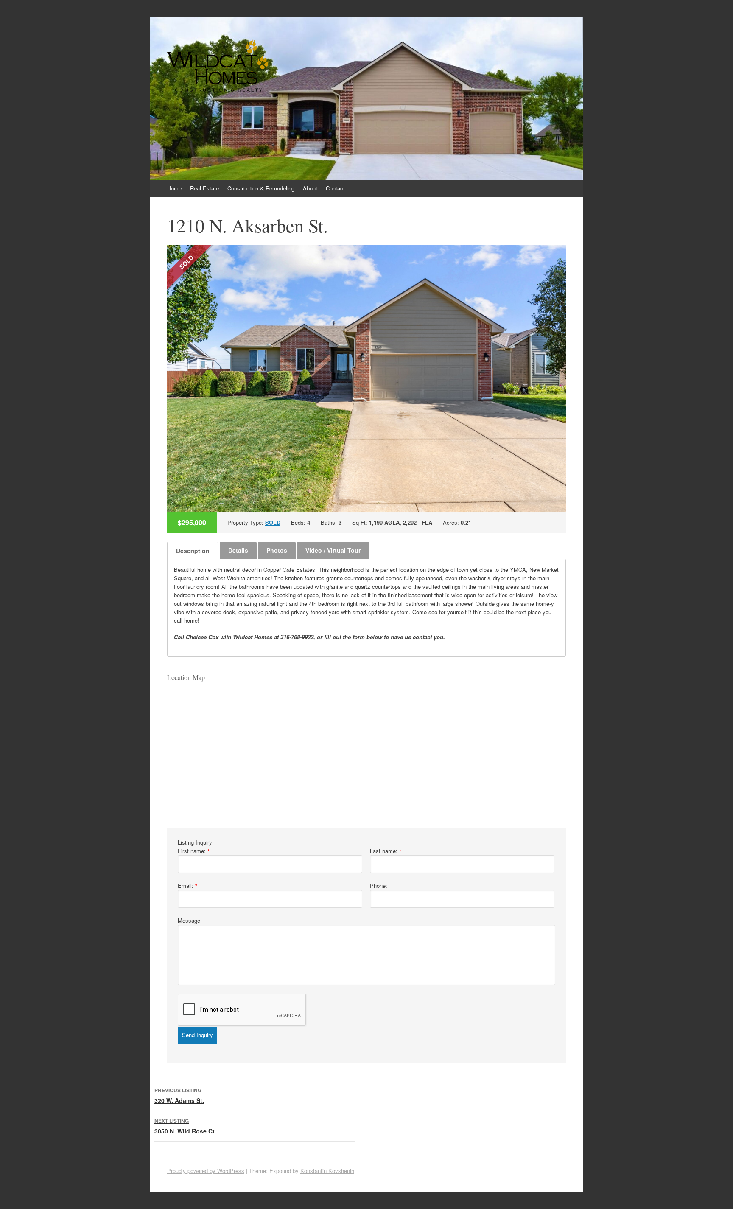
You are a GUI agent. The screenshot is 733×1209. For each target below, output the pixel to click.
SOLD (272, 522)
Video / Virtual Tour (333, 550)
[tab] (192, 550)
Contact (335, 188)
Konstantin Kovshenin (327, 1171)
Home (174, 188)
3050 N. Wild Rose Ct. (185, 1126)
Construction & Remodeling (260, 188)
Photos (276, 550)
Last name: (385, 851)
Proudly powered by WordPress (205, 1171)
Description (193, 550)
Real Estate (204, 188)
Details (238, 550)
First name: (194, 851)
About (310, 188)
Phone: (378, 886)
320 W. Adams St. (179, 1095)
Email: (187, 886)
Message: (190, 920)
